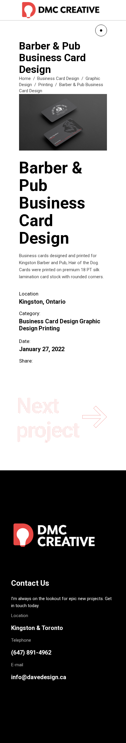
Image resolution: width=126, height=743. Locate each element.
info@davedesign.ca (38, 677)
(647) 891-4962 (31, 652)
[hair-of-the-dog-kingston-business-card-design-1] (63, 122)
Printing (45, 84)
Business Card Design (58, 78)
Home (25, 78)
